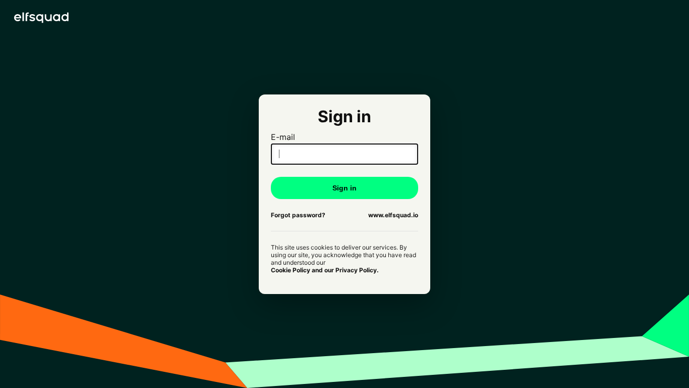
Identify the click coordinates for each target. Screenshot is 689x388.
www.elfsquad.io (393, 215)
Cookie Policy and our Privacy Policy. (325, 270)
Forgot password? (298, 215)
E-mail (283, 137)
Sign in (344, 188)
